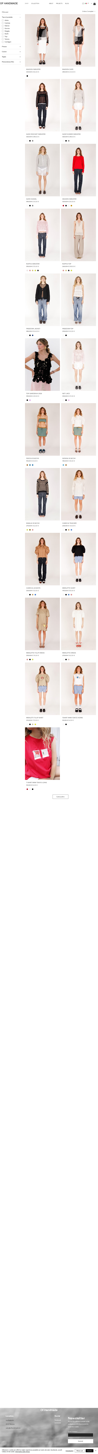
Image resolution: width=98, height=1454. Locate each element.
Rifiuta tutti (79, 1451)
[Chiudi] (96, 1450)
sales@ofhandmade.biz (13, 1428)
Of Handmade (49, 1410)
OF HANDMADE (9, 3)
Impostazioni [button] (69, 1451)
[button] (94, 3)
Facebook (58, 1420)
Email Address (73, 1431)
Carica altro (60, 797)
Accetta (89, 1451)
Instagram (58, 1423)
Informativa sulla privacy (22, 1452)
